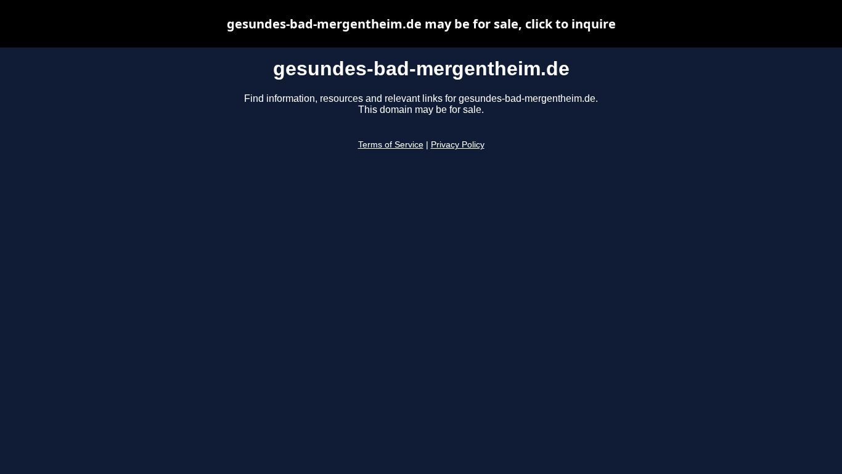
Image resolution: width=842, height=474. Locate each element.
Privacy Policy (457, 144)
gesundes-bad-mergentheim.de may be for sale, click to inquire (421, 23)
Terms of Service (390, 144)
